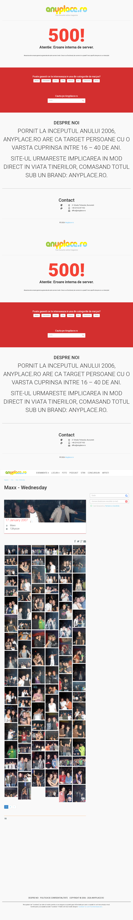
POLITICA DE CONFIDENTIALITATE (54, 898)
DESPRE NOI (33, 898)
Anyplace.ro (69, 222)
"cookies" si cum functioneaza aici (90, 907)
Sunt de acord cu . (106, 506)
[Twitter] (62, 209)
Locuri (56, 80)
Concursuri (87, 80)
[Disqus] (47, 850)
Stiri (78, 80)
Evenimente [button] (42, 473)
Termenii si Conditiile (112, 506)
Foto (63, 80)
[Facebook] (62, 205)
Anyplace (66, 9)
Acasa (37, 80)
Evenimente (46, 80)
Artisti (96, 80)
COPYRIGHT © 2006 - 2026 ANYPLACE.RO (86, 898)
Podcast (70, 80)
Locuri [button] (54, 473)
